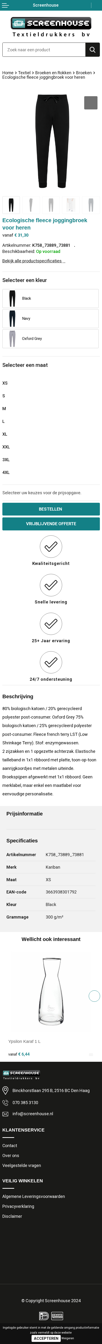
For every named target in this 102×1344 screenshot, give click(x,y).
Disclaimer (12, 1216)
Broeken (84, 72)
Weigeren (67, 1338)
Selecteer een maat (25, 365)
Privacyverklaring (18, 1206)
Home (8, 72)
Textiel (24, 72)
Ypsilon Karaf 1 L (24, 1041)
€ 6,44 (19, 1054)
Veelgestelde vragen (21, 1165)
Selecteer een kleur (24, 280)
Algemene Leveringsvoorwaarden (33, 1196)
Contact (9, 1145)
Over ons (10, 1155)
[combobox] (44, 49)
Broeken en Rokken (53, 72)
